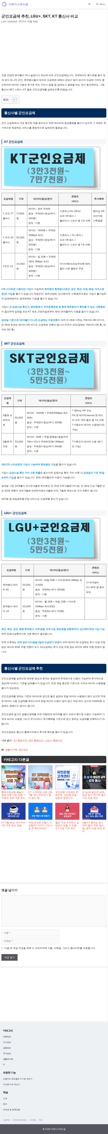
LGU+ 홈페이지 (53, 740)
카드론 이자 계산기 (11, 1084)
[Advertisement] (53, 49)
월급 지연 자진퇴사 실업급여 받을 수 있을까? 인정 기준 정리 (67, 825)
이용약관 (6, 1120)
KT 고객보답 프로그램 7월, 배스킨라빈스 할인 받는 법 (40, 795)
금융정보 (7, 1048)
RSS (40, 1120)
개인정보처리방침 (19, 1120)
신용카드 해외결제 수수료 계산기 (17, 1079)
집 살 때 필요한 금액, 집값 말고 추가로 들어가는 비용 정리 (94, 795)
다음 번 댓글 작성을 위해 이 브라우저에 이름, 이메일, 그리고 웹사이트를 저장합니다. (50, 948)
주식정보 (7, 1053)
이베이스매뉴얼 (18, 4)
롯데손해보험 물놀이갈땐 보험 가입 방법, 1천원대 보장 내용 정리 (13, 795)
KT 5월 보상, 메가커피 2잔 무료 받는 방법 (13, 824)
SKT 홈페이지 (36, 740)
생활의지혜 (11, 749)
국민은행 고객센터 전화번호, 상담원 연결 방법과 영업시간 (66, 795)
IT (4, 1064)
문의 (5, 1104)
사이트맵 (32, 1120)
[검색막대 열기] (89, 4)
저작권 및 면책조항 (11, 1109)
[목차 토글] (13, 99)
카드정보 (7, 1042)
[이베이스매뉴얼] (4, 4)
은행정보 (7, 1036)
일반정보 (23, 749)
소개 (5, 1098)
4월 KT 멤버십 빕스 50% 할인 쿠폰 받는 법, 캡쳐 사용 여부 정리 (93, 826)
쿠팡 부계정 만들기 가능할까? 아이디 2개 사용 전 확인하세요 (40, 825)
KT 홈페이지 (20, 740)
